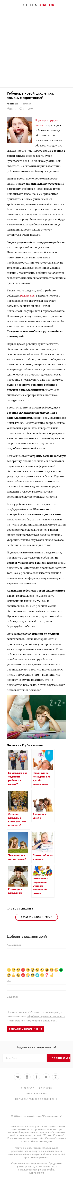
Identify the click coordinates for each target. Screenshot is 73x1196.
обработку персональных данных (46, 1016)
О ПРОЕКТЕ (27, 1088)
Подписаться (61, 1058)
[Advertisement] (36, 49)
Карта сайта (36, 1172)
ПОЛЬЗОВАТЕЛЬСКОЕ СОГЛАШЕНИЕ (36, 1099)
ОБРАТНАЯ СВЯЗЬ (36, 1093)
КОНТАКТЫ (45, 1088)
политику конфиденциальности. (39, 1020)
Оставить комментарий (36, 917)
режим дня (27, 295)
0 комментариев (22, 908)
